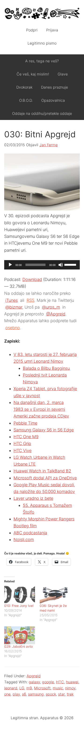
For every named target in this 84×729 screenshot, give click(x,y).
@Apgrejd (55, 313)
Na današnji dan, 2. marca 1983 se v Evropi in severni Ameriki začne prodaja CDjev (41, 409)
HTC (60, 682)
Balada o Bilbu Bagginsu (46, 368)
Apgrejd (34, 675)
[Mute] (60, 264)
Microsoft (42, 688)
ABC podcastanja (30, 532)
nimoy (70, 688)
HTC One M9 (26, 436)
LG (21, 688)
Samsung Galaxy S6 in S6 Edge (44, 429)
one (7, 694)
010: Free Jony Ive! (19, 606)
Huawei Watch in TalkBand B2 (42, 470)
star (61, 694)
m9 (29, 688)
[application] (42, 264)
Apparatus (42, 14)
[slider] (70, 264)
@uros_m (51, 307)
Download (32, 279)
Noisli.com (24, 539)
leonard (10, 688)
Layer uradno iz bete (33, 498)
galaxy (34, 682)
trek (70, 694)
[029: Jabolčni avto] (19, 635)
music (58, 688)
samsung (36, 694)
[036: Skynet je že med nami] (55, 594)
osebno (12, 327)
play (16, 694)
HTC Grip (22, 443)
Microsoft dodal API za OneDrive (45, 477)
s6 (24, 694)
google (48, 682)
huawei (72, 682)
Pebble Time (25, 423)
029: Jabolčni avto (18, 646)
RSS (30, 300)
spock (51, 694)
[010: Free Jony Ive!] (19, 594)
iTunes (11, 300)
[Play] (10, 264)
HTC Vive (23, 450)
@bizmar (13, 307)
